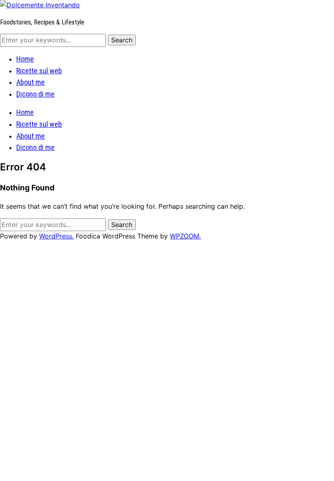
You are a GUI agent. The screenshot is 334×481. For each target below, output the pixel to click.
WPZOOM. (185, 236)
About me (30, 82)
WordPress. (56, 236)
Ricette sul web (39, 70)
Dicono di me (35, 94)
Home (25, 59)
